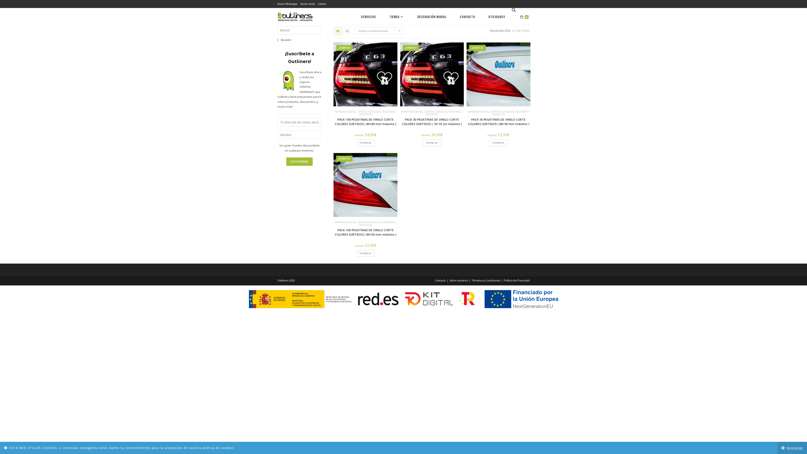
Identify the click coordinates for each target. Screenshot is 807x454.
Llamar (322, 4)
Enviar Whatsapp (287, 4)
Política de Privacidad (517, 280)
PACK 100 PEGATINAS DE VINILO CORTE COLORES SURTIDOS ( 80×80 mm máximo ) (365, 121)
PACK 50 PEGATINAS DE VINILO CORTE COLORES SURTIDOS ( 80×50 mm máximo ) (498, 121)
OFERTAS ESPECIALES (369, 112)
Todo (526, 31)
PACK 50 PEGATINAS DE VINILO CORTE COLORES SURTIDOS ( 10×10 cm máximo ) (432, 121)
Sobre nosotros (458, 280)
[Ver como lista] (347, 30)
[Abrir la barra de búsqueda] (514, 10)
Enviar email (308, 4)
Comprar (366, 142)
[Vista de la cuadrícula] (338, 30)
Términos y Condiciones (486, 280)
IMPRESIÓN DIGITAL (345, 112)
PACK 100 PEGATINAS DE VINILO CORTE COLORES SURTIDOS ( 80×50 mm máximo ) (365, 232)
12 (513, 31)
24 (518, 31)
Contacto (440, 280)
